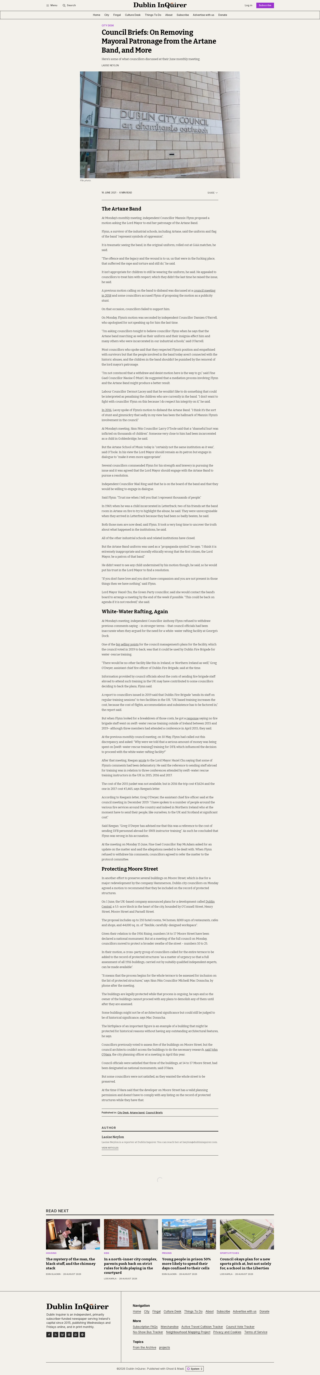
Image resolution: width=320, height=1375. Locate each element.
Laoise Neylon (110, 65)
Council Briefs (154, 1112)
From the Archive (144, 1347)
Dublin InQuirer (136, 1368)
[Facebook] (49, 1334)
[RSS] (55, 1334)
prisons (167, 1253)
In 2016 (107, 410)
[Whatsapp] (75, 1334)
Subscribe (265, 5)
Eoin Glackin (53, 1274)
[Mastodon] (82, 1334)
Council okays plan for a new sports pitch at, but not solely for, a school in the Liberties (245, 1263)
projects (164, 1347)
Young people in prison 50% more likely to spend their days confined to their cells (186, 1263)
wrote (142, 760)
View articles (110, 1148)
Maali (180, 1368)
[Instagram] (69, 1334)
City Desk (108, 26)
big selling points (127, 644)
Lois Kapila (110, 1278)
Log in (248, 5)
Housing (51, 1253)
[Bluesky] (62, 1334)
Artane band (137, 1112)
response (192, 718)
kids (106, 1253)
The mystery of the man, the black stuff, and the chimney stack (71, 1263)
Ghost (170, 1368)
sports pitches (229, 1253)
